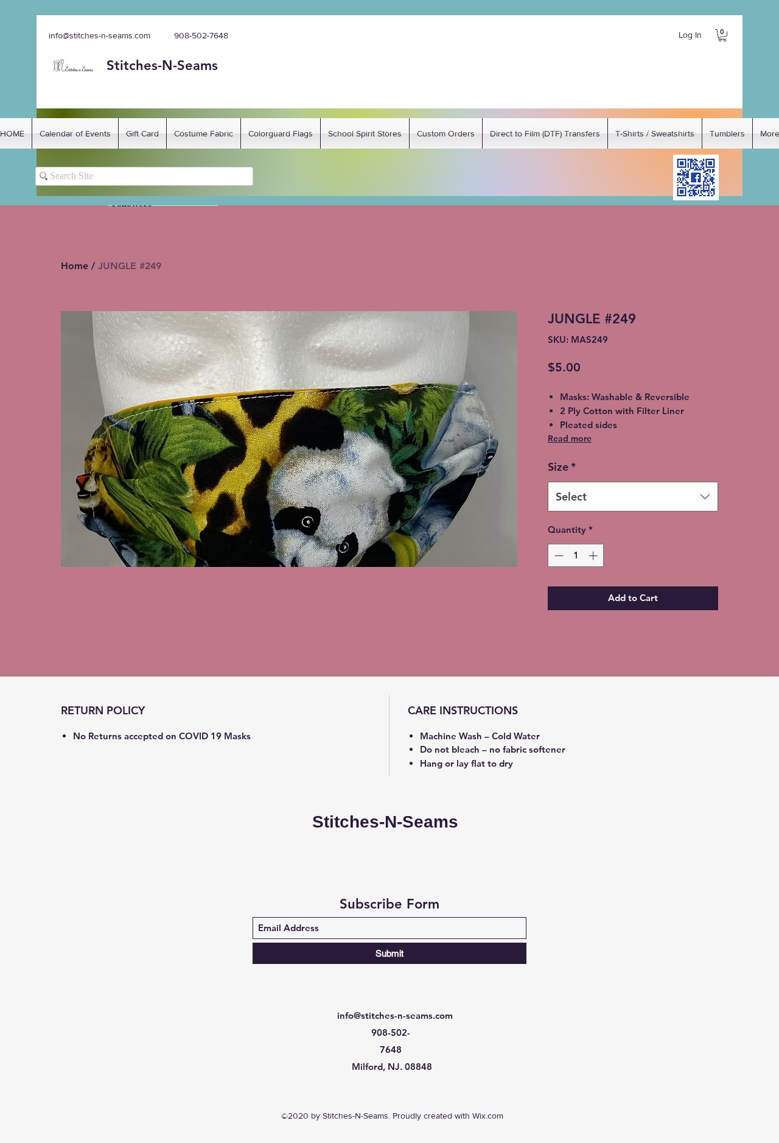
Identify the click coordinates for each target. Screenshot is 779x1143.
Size (562, 467)
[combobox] (633, 497)
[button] (722, 35)
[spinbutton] (576, 555)
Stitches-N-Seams (385, 821)
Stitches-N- (142, 65)
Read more (570, 438)
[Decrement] (558, 555)
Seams (197, 65)
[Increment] (594, 555)
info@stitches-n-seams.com (99, 35)
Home (74, 266)
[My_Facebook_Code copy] (696, 177)
